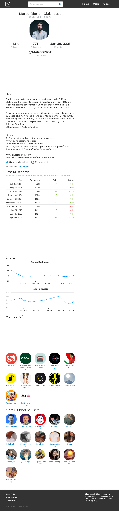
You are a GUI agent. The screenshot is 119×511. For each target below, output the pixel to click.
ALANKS (54, 426)
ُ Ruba (69, 444)
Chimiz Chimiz (11, 445)
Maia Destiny (54, 462)
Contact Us (10, 494)
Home (85, 4)
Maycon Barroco (40, 463)
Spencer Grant (25, 427)
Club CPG (11, 365)
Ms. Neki (69, 426)
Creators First (69, 386)
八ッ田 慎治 (25, 462)
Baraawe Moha (55, 445)
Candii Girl (40, 444)
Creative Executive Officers (25, 367)
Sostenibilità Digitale (25, 386)
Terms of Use (11, 501)
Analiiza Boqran (69, 463)
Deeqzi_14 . (11, 462)
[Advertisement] (40, 76)
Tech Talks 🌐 (54, 366)
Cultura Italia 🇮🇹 (69, 366)
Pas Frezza (23, 166)
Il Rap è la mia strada (54, 386)
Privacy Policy (11, 497)
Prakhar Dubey (11, 480)
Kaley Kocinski (25, 445)
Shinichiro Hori (40, 427)
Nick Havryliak (11, 427)
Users (96, 4)
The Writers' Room (40, 366)
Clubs (106, 4)
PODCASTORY (11, 386)
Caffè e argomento (26, 404)
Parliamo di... (11, 403)
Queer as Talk (40, 386)
